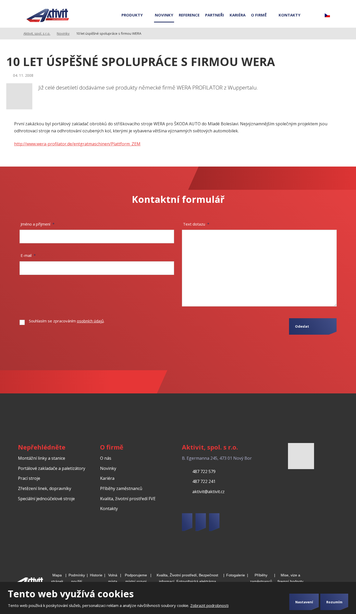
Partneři (214, 14)
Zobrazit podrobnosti (209, 605)
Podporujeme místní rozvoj (136, 578)
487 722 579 (204, 471)
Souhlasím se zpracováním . (67, 320)
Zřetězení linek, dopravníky (44, 488)
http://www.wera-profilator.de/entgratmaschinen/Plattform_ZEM (77, 144)
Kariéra (237, 14)
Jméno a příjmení (37, 224)
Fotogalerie (235, 575)
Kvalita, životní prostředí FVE (128, 498)
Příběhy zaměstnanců (121, 488)
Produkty (132, 14)
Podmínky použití (77, 578)
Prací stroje (29, 478)
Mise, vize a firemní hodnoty (290, 578)
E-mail (28, 255)
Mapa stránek (57, 578)
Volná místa (112, 578)
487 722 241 (204, 481)
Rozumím (334, 602)
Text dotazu (196, 224)
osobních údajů (90, 320)
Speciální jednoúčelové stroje (46, 498)
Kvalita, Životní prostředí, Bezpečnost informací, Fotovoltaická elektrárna (187, 578)
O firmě (259, 14)
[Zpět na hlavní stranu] (48, 15)
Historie (96, 575)
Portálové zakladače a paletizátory (51, 468)
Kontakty (289, 14)
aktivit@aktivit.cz (208, 491)
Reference (189, 14)
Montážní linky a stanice (41, 458)
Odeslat (302, 326)
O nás (105, 458)
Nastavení (304, 602)
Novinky (164, 14)
